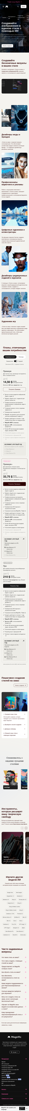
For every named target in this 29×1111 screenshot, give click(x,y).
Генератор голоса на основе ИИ (10, 1069)
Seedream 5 (6, 924)
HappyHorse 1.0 (10, 896)
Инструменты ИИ (11, 17)
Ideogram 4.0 (16, 927)
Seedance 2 (19, 896)
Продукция (5, 1059)
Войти (23, 6)
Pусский (14, 1052)
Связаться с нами (7, 1098)
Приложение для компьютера (11, 1079)
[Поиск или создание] (18, 6)
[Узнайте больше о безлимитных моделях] (23, 539)
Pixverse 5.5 (20, 913)
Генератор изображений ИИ (21, 17)
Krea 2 (20, 920)
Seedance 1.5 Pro (10, 913)
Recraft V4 (15, 934)
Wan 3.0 (8, 920)
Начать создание (7, 46)
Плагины (6, 1077)
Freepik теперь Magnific (13, 2)
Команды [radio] (21, 357)
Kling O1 (21, 910)
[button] (14, 1052)
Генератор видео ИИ (7, 1067)
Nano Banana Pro (9, 931)
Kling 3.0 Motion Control (11, 910)
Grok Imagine (19, 892)
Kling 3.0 (14, 899)
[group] (14, 357)
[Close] (27, 1108)
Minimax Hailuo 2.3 (7, 917)
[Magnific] (14, 1037)
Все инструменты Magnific (8, 1085)
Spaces (3, 1061)
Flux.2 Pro (14, 924)
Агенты (5, 1075)
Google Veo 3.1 (11, 903)
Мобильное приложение (8, 1081)
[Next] (26, 828)
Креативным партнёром (20, 824)
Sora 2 (14, 920)
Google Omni (10, 892)
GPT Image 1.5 (22, 924)
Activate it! (22, 1108)
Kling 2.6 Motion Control (14, 906)
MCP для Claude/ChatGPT (8, 1073)
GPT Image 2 (7, 927)
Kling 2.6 (19, 903)
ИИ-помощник (5, 1063)
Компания (5, 1094)
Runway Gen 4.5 (22, 899)
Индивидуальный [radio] (10, 357)
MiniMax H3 (17, 917)
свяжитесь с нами (7, 1025)
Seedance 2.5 (6, 899)
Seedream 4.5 (6, 934)
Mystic (23, 927)
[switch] (15, 361)
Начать (4, 1089)
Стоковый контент (6, 1071)
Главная (4, 17)
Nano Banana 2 (20, 931)
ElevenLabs (23, 934)
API (2, 1083)
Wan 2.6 (24, 917)
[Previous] (22, 828)
